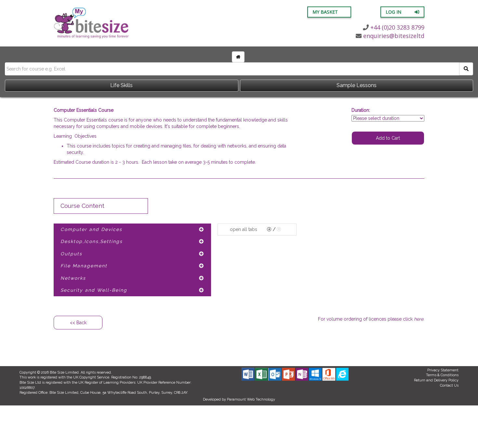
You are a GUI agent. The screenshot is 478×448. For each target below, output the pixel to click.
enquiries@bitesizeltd (393, 36)
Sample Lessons (357, 85)
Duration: (361, 110)
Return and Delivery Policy (436, 380)
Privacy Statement (442, 370)
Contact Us (449, 385)
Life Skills (121, 85)
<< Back (78, 322)
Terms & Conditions (442, 375)
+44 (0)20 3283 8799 (397, 27)
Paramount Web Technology (251, 399)
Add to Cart (388, 138)
